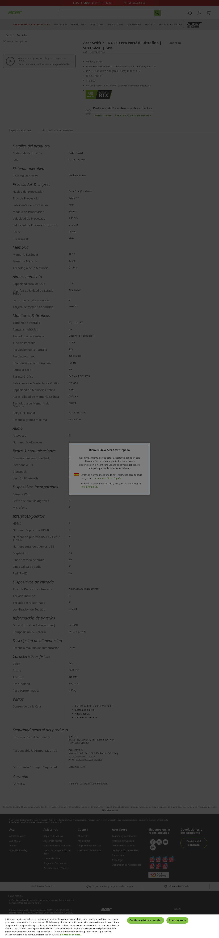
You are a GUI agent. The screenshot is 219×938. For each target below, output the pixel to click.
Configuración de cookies (145, 920)
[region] (109, 926)
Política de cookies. (70, 934)
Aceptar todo (177, 920)
